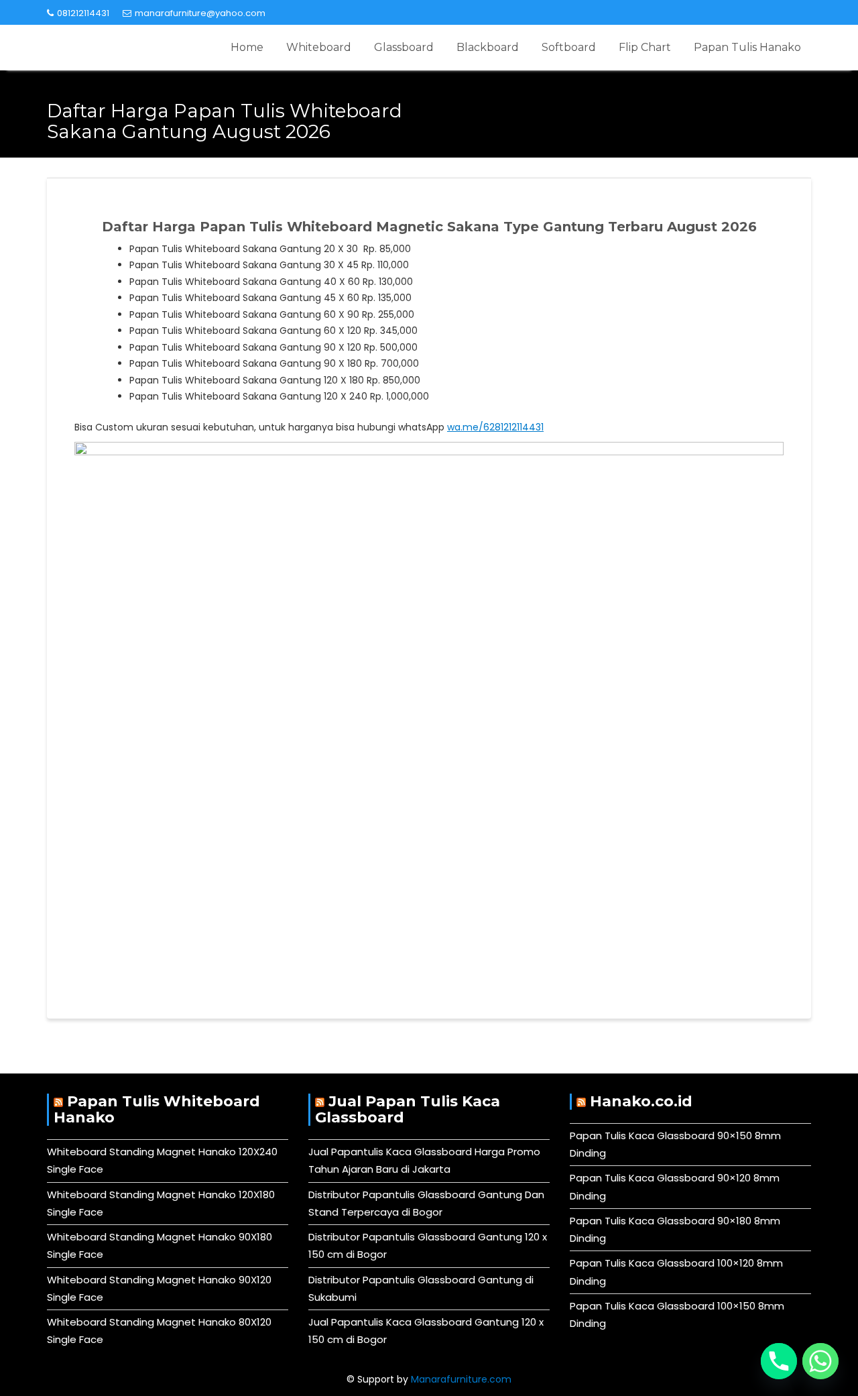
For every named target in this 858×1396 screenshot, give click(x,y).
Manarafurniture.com (461, 1379)
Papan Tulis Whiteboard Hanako (157, 1109)
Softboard (569, 47)
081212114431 (83, 13)
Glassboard (404, 47)
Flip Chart (645, 47)
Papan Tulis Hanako (747, 47)
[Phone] (779, 1361)
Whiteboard (318, 47)
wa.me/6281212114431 (495, 427)
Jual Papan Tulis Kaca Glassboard (407, 1109)
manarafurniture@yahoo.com (200, 13)
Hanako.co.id (641, 1101)
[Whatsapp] (820, 1361)
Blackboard (487, 47)
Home (247, 47)
